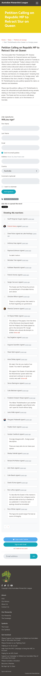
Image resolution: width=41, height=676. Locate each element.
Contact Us (5, 607)
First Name (5, 124)
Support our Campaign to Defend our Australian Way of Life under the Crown (19, 657)
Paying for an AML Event (9, 653)
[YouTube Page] (11, 585)
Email (3, 143)
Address (12, 157)
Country (4, 166)
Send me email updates (11, 153)
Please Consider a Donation (10, 661)
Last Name (5, 133)
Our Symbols (5, 629)
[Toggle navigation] (37, 3)
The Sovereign (6, 618)
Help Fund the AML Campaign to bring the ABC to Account (18, 649)
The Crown (5, 627)
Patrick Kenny (12, 226)
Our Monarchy (6, 615)
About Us (4, 604)
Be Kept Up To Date (8, 666)
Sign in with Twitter (21, 539)
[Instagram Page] (8, 585)
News (10, 40)
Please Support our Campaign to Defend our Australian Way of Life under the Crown (19, 639)
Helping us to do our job (9, 645)
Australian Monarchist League (15, 2)
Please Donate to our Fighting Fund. (13, 643)
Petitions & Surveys (20, 40)
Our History (5, 601)
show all (16, 332)
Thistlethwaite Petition (11, 199)
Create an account (21, 548)
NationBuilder (36, 673)
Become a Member (7, 663)
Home (3, 40)
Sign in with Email (20, 544)
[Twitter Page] (5, 585)
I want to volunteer (10, 187)
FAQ (2, 598)
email (9, 671)
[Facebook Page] (2, 585)
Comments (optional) (8, 176)
